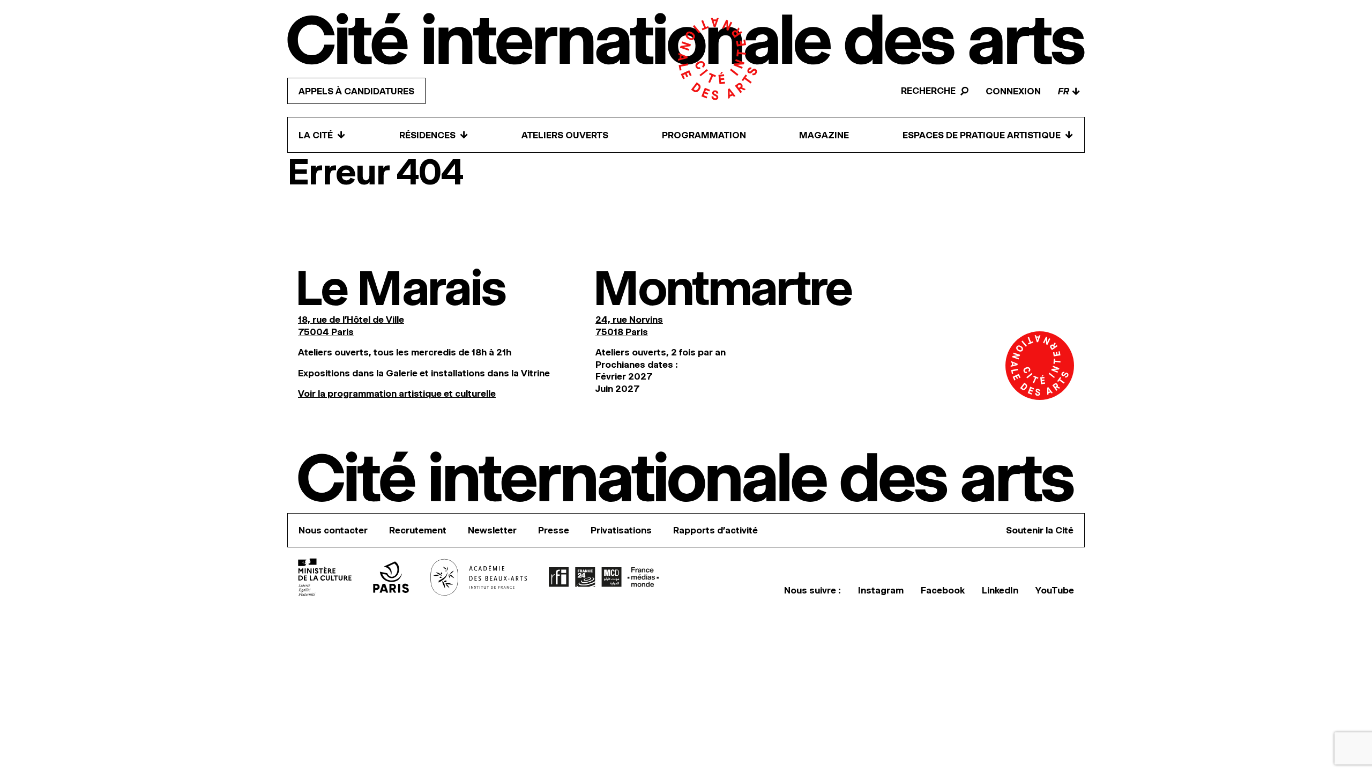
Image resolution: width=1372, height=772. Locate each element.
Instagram (881, 590)
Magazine (824, 135)
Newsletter (492, 530)
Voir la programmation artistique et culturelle (397, 393)
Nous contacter (333, 530)
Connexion (1013, 91)
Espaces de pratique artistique (988, 135)
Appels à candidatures (356, 91)
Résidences (433, 135)
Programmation (704, 135)
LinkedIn (1000, 590)
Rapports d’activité (715, 530)
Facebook (943, 590)
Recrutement (417, 530)
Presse (553, 530)
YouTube (1054, 590)
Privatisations (621, 530)
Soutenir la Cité (1039, 530)
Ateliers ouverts (564, 135)
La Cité (322, 135)
